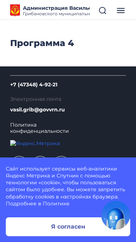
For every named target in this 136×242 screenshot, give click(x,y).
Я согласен (68, 226)
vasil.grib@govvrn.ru (37, 110)
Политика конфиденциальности (39, 128)
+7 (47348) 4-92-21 (33, 85)
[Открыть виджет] (115, 215)
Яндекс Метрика (28, 175)
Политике (56, 203)
